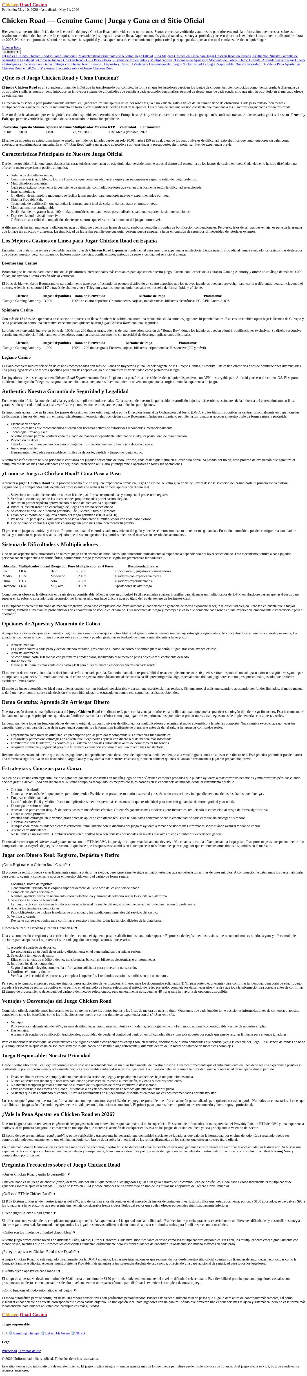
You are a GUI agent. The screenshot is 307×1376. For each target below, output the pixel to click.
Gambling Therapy (24, 1333)
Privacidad (9, 1351)
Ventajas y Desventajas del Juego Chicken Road (166, 64)
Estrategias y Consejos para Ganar (27, 64)
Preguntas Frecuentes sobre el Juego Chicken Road (75, 68)
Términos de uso (29, 1351)
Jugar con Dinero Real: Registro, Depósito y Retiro (91, 64)
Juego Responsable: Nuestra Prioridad (231, 64)
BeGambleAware (55, 1333)
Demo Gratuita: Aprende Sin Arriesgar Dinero (271, 60)
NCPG (78, 1333)
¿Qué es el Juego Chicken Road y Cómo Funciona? (39, 56)
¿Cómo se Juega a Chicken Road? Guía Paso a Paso (73, 60)
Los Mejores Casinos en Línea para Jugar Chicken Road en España (202, 56)
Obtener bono (11, 47)
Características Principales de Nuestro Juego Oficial (115, 56)
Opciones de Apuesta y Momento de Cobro (205, 60)
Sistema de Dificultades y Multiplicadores (142, 60)
